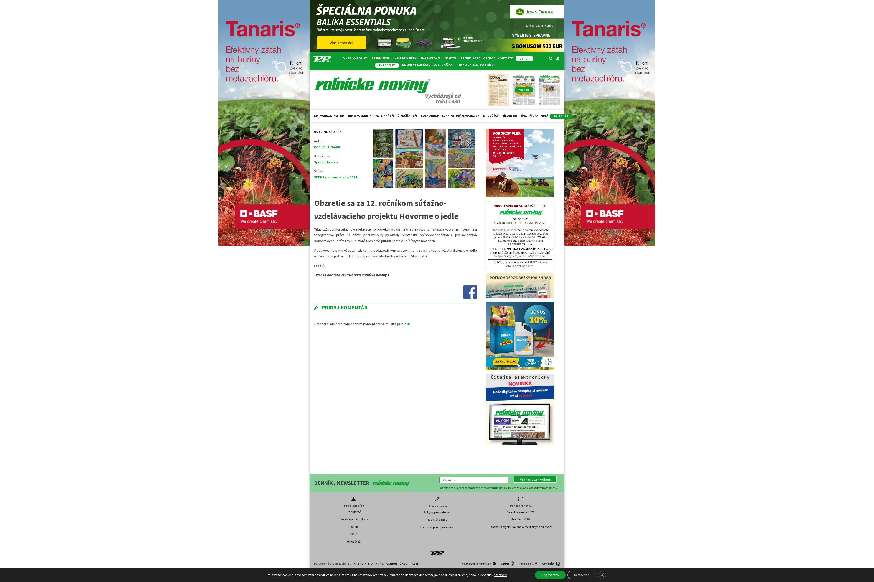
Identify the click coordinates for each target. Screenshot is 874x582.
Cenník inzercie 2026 (520, 512)
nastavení (500, 575)
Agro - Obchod (484, 58)
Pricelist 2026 (520, 519)
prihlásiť (403, 324)
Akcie (353, 534)
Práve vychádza (467, 116)
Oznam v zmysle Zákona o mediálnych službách (520, 527)
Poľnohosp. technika (437, 116)
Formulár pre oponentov (437, 527)
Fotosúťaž (489, 116)
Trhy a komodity (358, 116)
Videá (544, 116)
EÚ (342, 116)
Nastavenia (581, 575)
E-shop (353, 527)
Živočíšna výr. (408, 116)
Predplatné (353, 512)
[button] (535, 479)
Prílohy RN (509, 116)
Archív (466, 58)
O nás (347, 58)
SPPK (352, 563)
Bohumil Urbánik (327, 147)
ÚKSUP (404, 563)
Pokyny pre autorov (437, 512)
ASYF (415, 563)
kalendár (561, 116)
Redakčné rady (437, 520)
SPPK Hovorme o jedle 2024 (335, 177)
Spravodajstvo (326, 116)
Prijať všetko (550, 575)
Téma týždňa (528, 116)
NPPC (380, 563)
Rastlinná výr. (385, 116)
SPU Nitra (365, 563)
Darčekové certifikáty (353, 519)
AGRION (391, 563)
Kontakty (505, 58)
